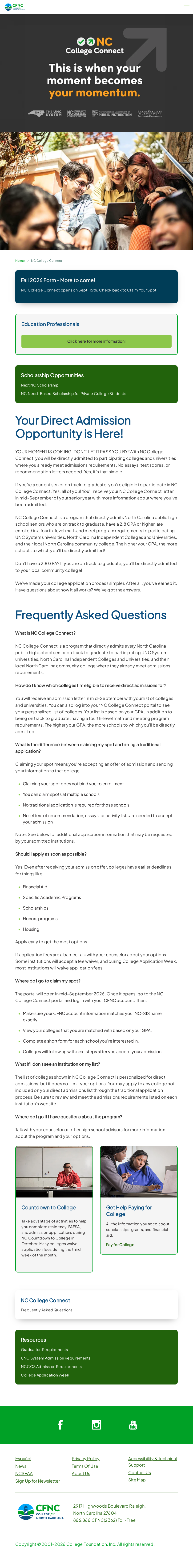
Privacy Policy (86, 1458)
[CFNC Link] (15, 6)
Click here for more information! (96, 341)
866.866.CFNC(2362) (95, 1520)
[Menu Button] (186, 7)
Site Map (137, 1479)
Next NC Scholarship (40, 384)
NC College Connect (46, 260)
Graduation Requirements (44, 1349)
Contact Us (139, 1472)
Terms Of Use (85, 1466)
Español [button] (23, 1458)
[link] (139, 1171)
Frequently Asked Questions (46, 1309)
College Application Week (45, 1374)
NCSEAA (24, 1473)
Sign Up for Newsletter (37, 1481)
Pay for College (120, 1244)
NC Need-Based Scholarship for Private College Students (73, 393)
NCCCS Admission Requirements (51, 1366)
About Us (81, 1473)
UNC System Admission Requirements (56, 1357)
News (20, 1466)
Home (20, 260)
